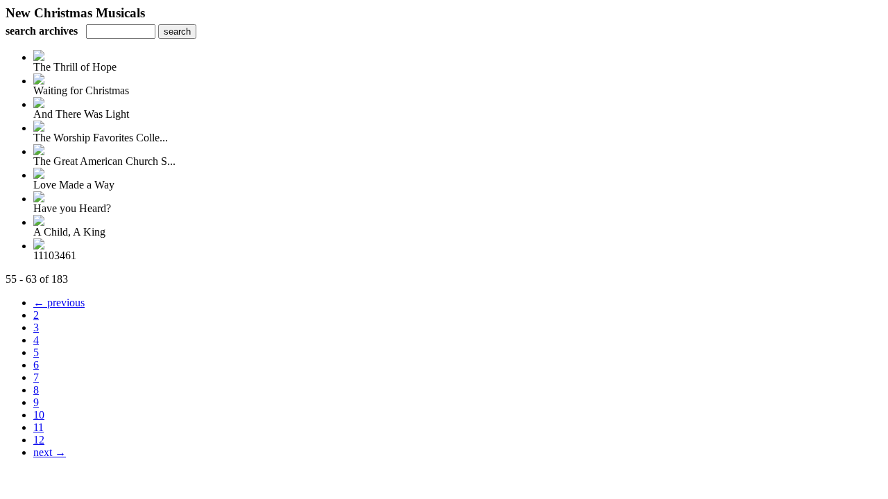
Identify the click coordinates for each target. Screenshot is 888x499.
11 (38, 427)
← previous (59, 302)
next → (49, 452)
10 (38, 415)
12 (38, 440)
